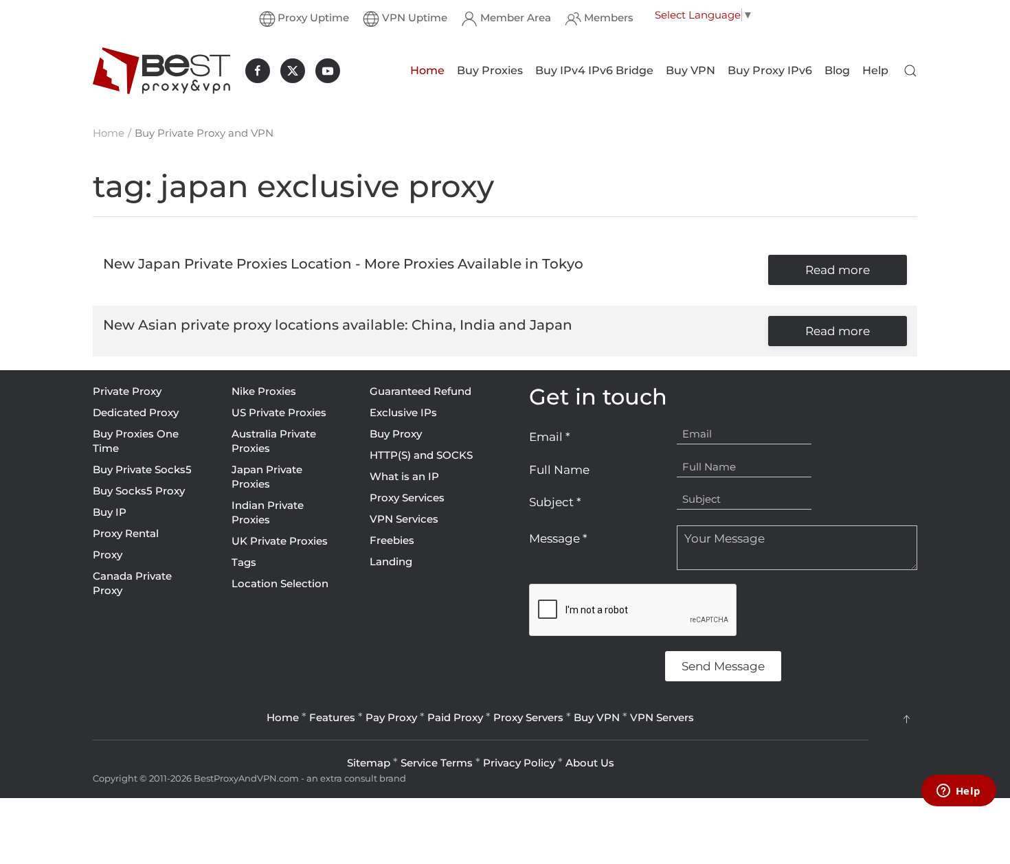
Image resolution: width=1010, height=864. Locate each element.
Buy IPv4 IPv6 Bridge (594, 70)
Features (332, 717)
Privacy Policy (519, 762)
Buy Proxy (396, 433)
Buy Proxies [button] (490, 70)
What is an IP (404, 476)
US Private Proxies (279, 412)
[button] (910, 71)
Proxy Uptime (313, 17)
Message (558, 538)
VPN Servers (662, 717)
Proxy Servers (528, 717)
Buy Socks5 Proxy (139, 490)
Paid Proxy (455, 717)
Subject (555, 502)
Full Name (559, 470)
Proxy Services (407, 497)
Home (427, 70)
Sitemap (368, 762)
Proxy (107, 554)
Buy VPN (690, 70)
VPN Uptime (414, 17)
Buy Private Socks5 (142, 469)
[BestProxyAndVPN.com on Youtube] (327, 70)
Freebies (392, 540)
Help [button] (875, 70)
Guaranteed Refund (420, 391)
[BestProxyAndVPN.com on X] (292, 70)
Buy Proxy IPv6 (770, 70)
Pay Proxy (391, 717)
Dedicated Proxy (136, 412)
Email (549, 437)
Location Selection (280, 583)
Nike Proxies (264, 391)
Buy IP (109, 512)
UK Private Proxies (280, 540)
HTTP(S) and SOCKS (421, 455)
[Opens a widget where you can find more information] (958, 792)
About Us (589, 762)
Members (608, 17)
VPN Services (404, 518)
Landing (391, 561)
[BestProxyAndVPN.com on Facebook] (257, 70)
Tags (244, 562)
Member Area (515, 17)
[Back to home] (161, 71)
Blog (837, 70)
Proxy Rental (126, 533)
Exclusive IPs (403, 412)
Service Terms (437, 762)
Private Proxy (127, 391)
